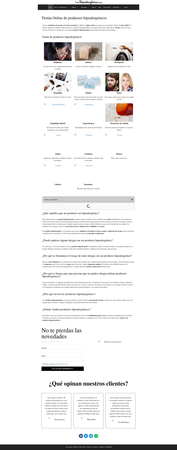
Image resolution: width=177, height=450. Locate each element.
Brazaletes (88, 184)
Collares (57, 184)
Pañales (94, 7)
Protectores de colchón (119, 123)
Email (43, 356)
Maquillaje (57, 92)
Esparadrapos (107, 7)
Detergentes (119, 62)
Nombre (44, 348)
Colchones (88, 154)
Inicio (50, 7)
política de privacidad (61, 364)
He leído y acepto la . (55, 364)
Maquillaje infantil (57, 123)
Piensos (126, 7)
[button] (132, 199)
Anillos (58, 154)
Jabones (88, 62)
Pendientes (58, 62)
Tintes (99, 7)
